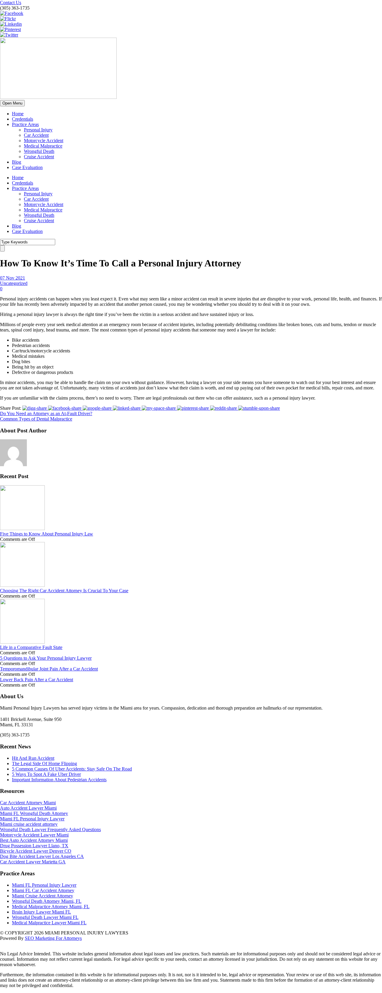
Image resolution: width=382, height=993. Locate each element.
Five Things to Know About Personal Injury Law (46, 533)
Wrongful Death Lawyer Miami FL (45, 917)
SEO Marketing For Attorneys (53, 938)
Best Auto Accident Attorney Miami (34, 840)
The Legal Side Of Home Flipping (44, 763)
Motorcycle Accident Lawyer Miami (34, 834)
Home (18, 113)
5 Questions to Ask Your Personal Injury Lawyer (46, 658)
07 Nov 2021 (12, 277)
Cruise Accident (39, 156)
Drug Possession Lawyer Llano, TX (34, 845)
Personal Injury (38, 129)
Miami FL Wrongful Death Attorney (34, 813)
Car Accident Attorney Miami (28, 802)
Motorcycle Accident (43, 140)
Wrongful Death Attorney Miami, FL (46, 901)
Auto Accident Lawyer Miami (28, 808)
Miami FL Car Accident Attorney (43, 890)
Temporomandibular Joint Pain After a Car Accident (49, 668)
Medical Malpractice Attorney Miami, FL (51, 906)
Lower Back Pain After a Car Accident (36, 679)
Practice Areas (25, 124)
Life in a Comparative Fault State (31, 647)
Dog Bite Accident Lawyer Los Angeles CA (42, 856)
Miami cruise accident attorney (29, 824)
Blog (16, 162)
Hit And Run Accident (33, 758)
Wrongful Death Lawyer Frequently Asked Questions (50, 829)
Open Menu (12, 103)
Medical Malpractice (43, 145)
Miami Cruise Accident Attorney (42, 895)
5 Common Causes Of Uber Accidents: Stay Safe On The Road (72, 768)
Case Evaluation (27, 167)
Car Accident (36, 135)
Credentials (22, 119)
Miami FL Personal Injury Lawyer (32, 818)
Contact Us (10, 2)
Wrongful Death (39, 151)
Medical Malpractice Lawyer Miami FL (49, 922)
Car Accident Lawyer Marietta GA (33, 861)
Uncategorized (13, 283)
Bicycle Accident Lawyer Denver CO (35, 851)
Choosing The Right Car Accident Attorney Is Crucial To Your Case (64, 590)
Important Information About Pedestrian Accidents (59, 779)
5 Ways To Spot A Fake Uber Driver (46, 774)
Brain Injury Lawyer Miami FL (41, 911)
